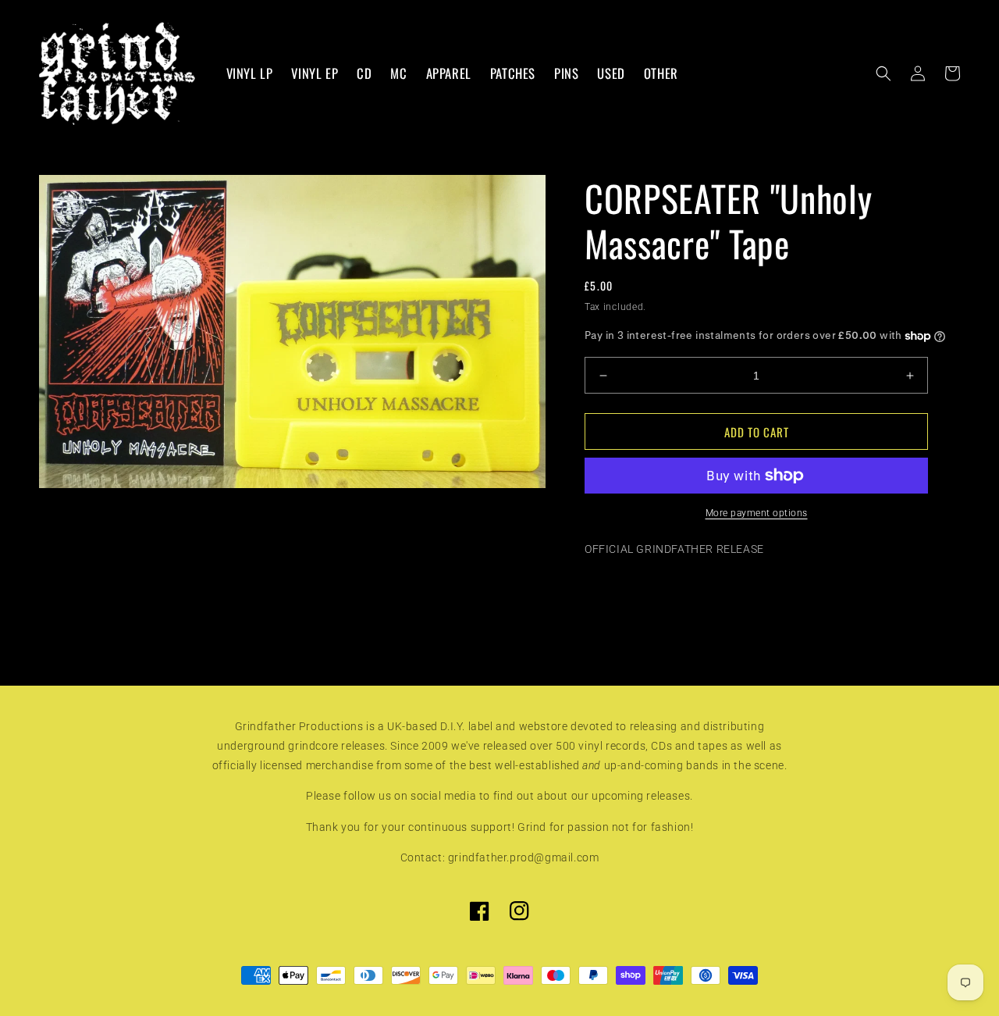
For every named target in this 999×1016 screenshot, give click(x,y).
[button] (883, 73)
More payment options (757, 513)
